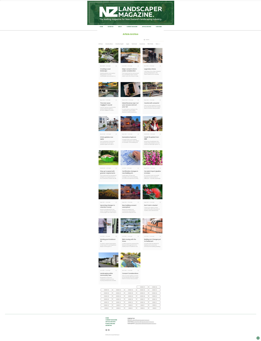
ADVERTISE (108, 325)
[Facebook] (109, 330)
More (157, 44)
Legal (127, 44)
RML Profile (150, 44)
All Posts (101, 44)
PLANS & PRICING (110, 323)
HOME (107, 318)
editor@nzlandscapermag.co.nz (140, 320)
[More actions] (116, 66)
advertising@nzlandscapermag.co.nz (144, 322)
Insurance (142, 44)
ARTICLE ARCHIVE (110, 322)
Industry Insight (119, 44)
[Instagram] (106, 330)
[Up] (258, 338)
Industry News (109, 44)
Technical (134, 44)
